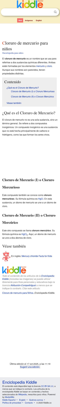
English (39, 20)
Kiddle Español (8, 399)
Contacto (29, 402)
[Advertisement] (30, 31)
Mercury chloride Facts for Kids (37, 256)
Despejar (49, 12)
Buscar (55, 12)
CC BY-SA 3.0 (47, 386)
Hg (39, 198)
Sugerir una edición (29, 366)
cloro (49, 66)
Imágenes (29, 20)
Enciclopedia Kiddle (19, 382)
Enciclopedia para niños (13, 52)
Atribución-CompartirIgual (23, 285)
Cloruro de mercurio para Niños (17, 292)
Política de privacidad (11, 402)
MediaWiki (9, 397)
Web (20, 20)
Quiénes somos (36, 399)
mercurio (40, 66)
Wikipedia (22, 394)
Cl (42, 198)
